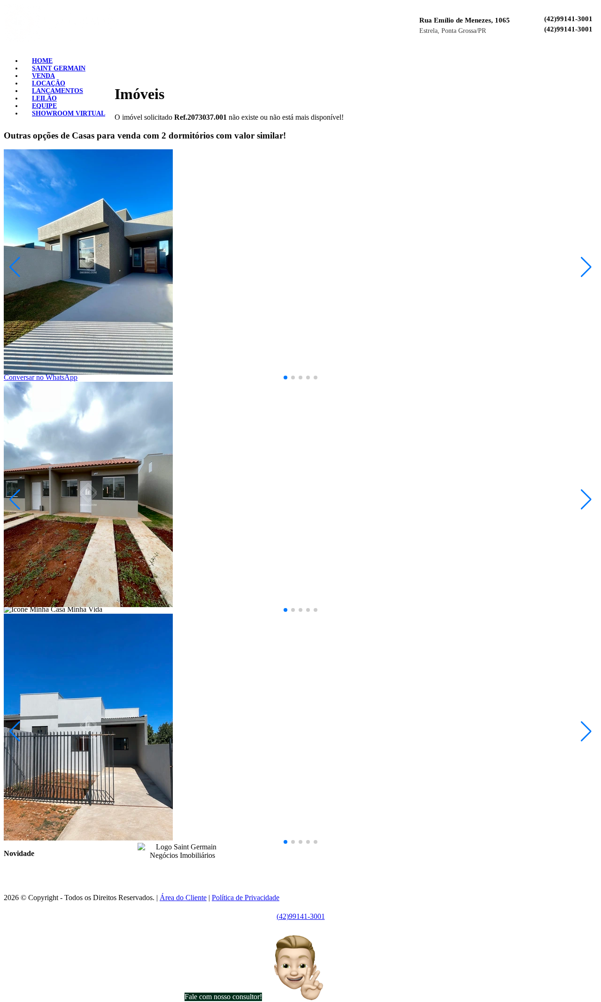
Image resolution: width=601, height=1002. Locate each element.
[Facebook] (571, 57)
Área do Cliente (183, 898)
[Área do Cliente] (593, 57)
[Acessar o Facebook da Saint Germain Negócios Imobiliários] (176, 869)
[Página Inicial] (61, 40)
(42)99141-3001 (568, 19)
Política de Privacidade (245, 898)
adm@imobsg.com (323, 861)
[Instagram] (578, 57)
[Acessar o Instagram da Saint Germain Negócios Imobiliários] (187, 869)
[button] (285, 377)
